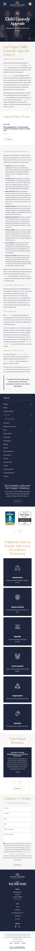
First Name (6, 808)
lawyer (13, 361)
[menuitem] (16, 404)
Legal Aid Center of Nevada (22, 354)
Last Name (6, 813)
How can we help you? (9, 834)
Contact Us (17, 36)
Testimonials (17, 916)
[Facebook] (16, 926)
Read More (5, 134)
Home (17, 907)
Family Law (17, 910)
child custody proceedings (16, 65)
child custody (9, 315)
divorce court (6, 65)
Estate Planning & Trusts (17, 913)
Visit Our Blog (8, 139)
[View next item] (20, 531)
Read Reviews (17, 788)
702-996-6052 (17, 884)
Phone (5, 818)
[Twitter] (19, 926)
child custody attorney (26, 100)
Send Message (17, 865)
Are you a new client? (8, 829)
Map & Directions (17, 899)
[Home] (17, 4)
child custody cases (9, 76)
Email (5, 824)
